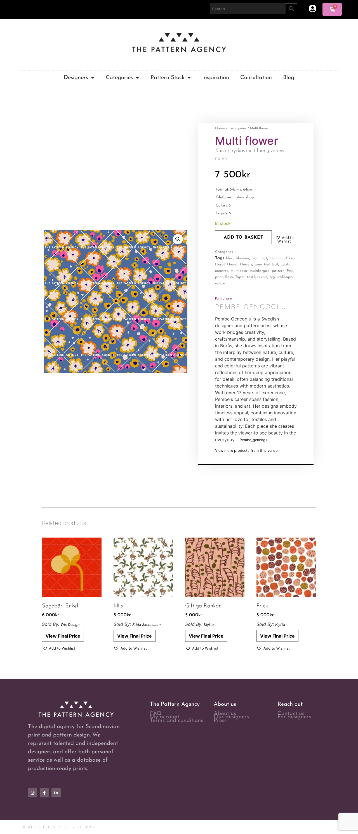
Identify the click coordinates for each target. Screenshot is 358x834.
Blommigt (259, 258)
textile (262, 277)
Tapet (240, 277)
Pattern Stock (167, 77)
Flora (290, 258)
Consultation (256, 77)
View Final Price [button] (63, 636)
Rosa (229, 277)
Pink (290, 271)
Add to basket (243, 237)
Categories (119, 77)
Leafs (285, 264)
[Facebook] (44, 792)
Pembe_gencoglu (254, 440)
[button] (178, 239)
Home (220, 128)
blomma (242, 258)
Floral (220, 264)
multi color (239, 271)
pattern (278, 271)
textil (251, 277)
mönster (221, 271)
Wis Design (70, 624)
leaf (275, 264)
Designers (76, 77)
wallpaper (285, 277)
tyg (272, 277)
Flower (232, 264)
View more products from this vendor (247, 450)
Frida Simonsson (146, 624)
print (219, 277)
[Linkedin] (56, 792)
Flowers (246, 264)
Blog (288, 77)
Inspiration (215, 77)
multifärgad (260, 271)
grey (258, 264)
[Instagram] (32, 792)
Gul (267, 264)
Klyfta (209, 624)
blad (230, 258)
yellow (220, 283)
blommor (276, 258)
